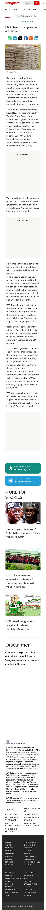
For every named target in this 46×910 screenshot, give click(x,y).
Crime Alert (10, 854)
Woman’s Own (30, 893)
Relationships (11, 890)
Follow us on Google (28, 16)
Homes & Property (31, 856)
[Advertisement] (23, 172)
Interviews (9, 873)
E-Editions (26, 9)
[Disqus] (23, 705)
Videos (27, 887)
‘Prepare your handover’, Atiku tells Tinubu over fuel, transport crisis (22, 532)
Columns (9, 851)
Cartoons (28, 881)
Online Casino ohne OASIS (12, 819)
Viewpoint (28, 890)
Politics (37, 9)
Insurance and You (32, 862)
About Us (10, 810)
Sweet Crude (29, 873)
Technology (29, 876)
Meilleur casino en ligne (32, 819)
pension (27, 865)
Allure (8, 842)
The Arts (27, 878)
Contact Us (11, 814)
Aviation (8, 845)
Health (27, 854)
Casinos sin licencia (11, 830)
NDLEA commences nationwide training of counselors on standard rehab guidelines (19, 580)
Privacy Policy (31, 814)
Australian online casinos (31, 824)
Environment (29, 845)
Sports (8, 895)
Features (28, 848)
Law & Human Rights (13, 878)
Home (8, 9)
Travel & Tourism (31, 884)
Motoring (9, 884)
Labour (8, 876)
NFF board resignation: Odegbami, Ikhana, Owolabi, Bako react (19, 624)
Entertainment (30, 842)
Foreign (27, 851)
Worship (27, 895)
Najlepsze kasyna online (12, 824)
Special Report (11, 893)
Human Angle (30, 859)
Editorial (9, 856)
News (15, 9)
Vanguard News (12, 3)
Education (9, 862)
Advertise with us (32, 810)
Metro (7, 881)
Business (9, 848)
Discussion (9, 859)
